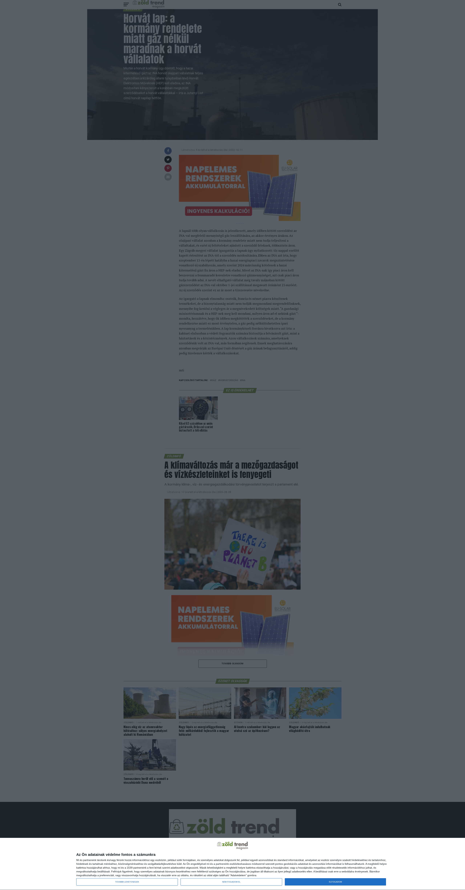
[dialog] (232, 864)
